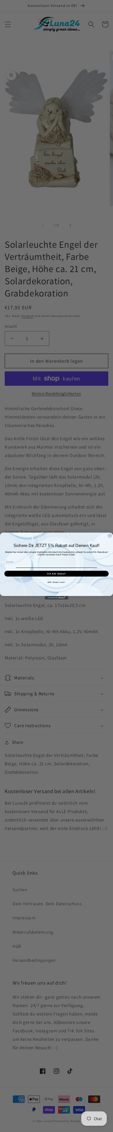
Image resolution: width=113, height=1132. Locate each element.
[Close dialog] (109, 536)
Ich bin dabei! (56, 573)
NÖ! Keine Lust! (56, 582)
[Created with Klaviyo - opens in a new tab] (56, 597)
